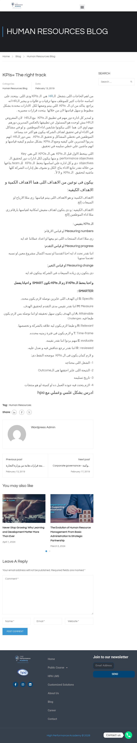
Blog (18, 56)
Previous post (14, 459)
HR (51, 96)
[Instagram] (23, 684)
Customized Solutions (61, 684)
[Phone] (128, 735)
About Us (53, 693)
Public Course (56, 667)
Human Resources (20, 405)
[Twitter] (29, 412)
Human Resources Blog (41, 56)
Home (6, 56)
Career (52, 710)
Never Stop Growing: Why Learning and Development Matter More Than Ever (23, 531)
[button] (82, 7)
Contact (52, 719)
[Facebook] (21, 412)
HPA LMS (53, 676)
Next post (84, 459)
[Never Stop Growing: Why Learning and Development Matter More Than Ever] (24, 508)
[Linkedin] (30, 684)
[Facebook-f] (15, 684)
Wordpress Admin (43, 427)
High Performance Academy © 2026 (68, 735)
